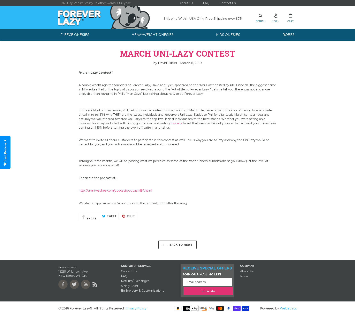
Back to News (180, 244)
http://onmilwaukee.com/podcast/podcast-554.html (115, 190)
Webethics (288, 308)
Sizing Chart (129, 286)
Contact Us (129, 271)
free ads (176, 123)
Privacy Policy (135, 308)
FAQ (124, 276)
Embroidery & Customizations (142, 290)
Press (244, 276)
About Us (247, 271)
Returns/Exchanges (135, 281)
